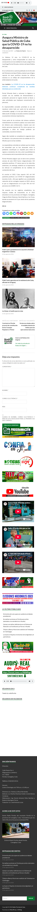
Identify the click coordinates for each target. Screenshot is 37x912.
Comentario (7, 366)
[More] (32, 213)
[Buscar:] (18, 898)
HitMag (20, 909)
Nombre (5, 390)
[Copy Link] (28, 213)
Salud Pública (25, 217)
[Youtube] (34, 10)
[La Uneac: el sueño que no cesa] (18, 309)
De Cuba (4, 34)
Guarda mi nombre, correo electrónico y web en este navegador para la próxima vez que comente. (18, 418)
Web (3, 406)
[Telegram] (14, 213)
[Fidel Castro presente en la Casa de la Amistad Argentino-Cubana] (18, 247)
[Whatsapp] (11, 213)
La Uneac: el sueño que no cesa (12, 311)
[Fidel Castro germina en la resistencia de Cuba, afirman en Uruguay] (18, 278)
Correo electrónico (10, 398)
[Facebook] (29, 10)
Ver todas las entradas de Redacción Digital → (22, 344)
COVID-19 (13, 217)
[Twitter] (7, 213)
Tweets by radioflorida (9, 693)
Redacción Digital (21, 51)
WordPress (13, 909)
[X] (27, 10)
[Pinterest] (21, 213)
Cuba (18, 217)
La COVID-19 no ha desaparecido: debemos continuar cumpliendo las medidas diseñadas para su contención (18, 86)
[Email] (25, 213)
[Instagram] (32, 10)
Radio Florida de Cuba (19, 907)
